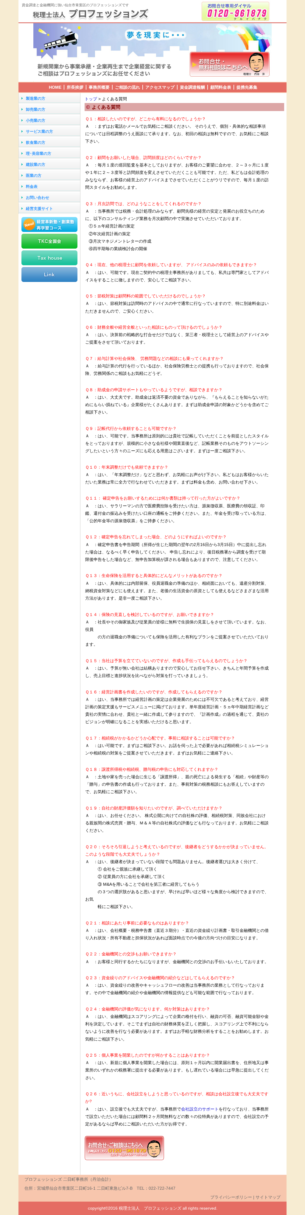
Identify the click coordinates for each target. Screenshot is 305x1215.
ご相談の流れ (127, 87)
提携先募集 (246, 87)
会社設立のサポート (200, 1109)
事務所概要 (99, 87)
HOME (55, 87)
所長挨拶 (75, 87)
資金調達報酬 (192, 87)
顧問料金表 (220, 87)
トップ (91, 98)
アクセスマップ (160, 87)
